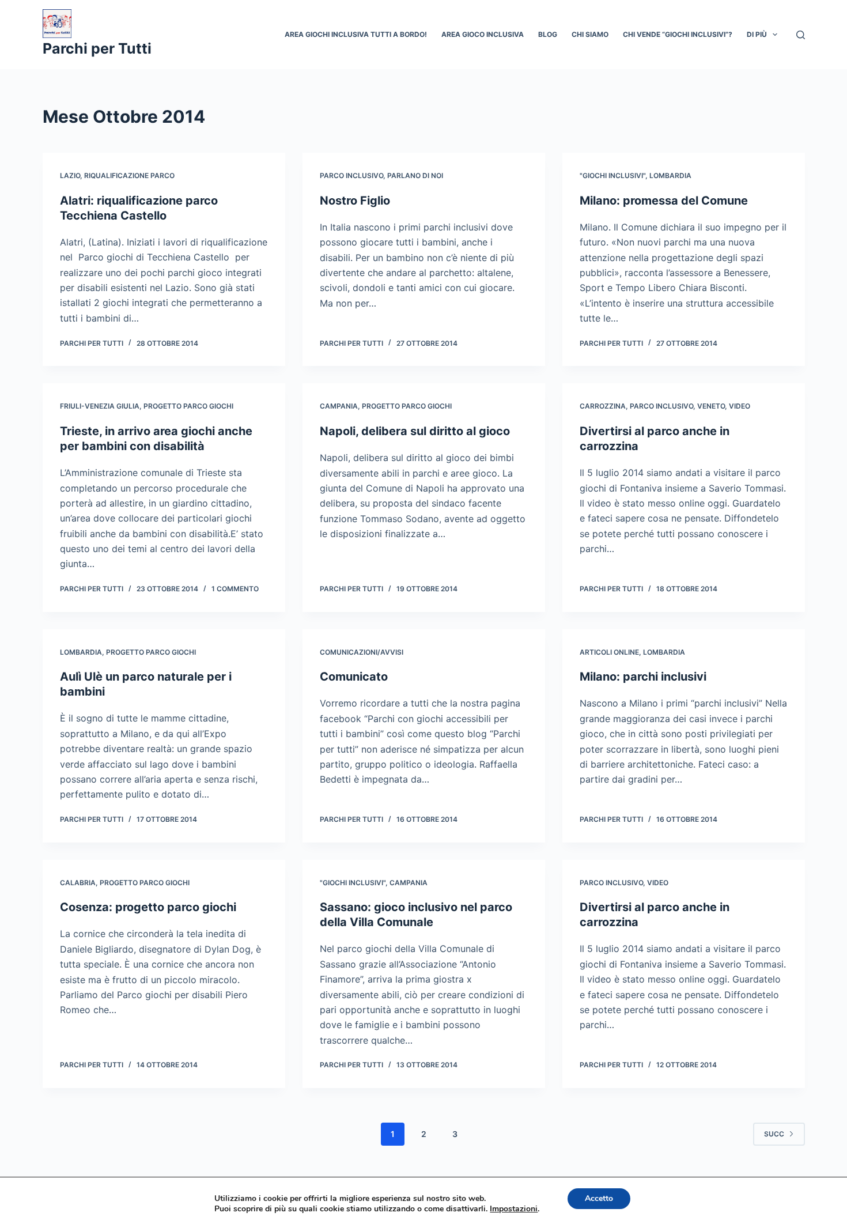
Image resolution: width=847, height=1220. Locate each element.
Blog (547, 34)
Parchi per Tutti (97, 48)
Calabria (78, 882)
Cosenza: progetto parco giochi (148, 907)
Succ (774, 1134)
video (739, 406)
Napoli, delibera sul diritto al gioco (415, 431)
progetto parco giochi (188, 406)
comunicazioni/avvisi (361, 652)
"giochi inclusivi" (612, 175)
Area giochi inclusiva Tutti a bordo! (356, 34)
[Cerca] (800, 35)
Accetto (599, 1198)
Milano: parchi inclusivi (643, 676)
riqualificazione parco (129, 175)
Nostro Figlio (355, 200)
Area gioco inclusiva (482, 34)
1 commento (235, 588)
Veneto (711, 406)
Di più (757, 34)
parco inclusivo (351, 175)
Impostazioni (514, 1209)
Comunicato (354, 676)
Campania (339, 406)
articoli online (609, 652)
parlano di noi (415, 175)
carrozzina (603, 406)
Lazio (70, 175)
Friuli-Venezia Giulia (99, 406)
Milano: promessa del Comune (664, 200)
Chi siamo (590, 34)
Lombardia (670, 175)
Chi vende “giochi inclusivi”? (677, 34)
